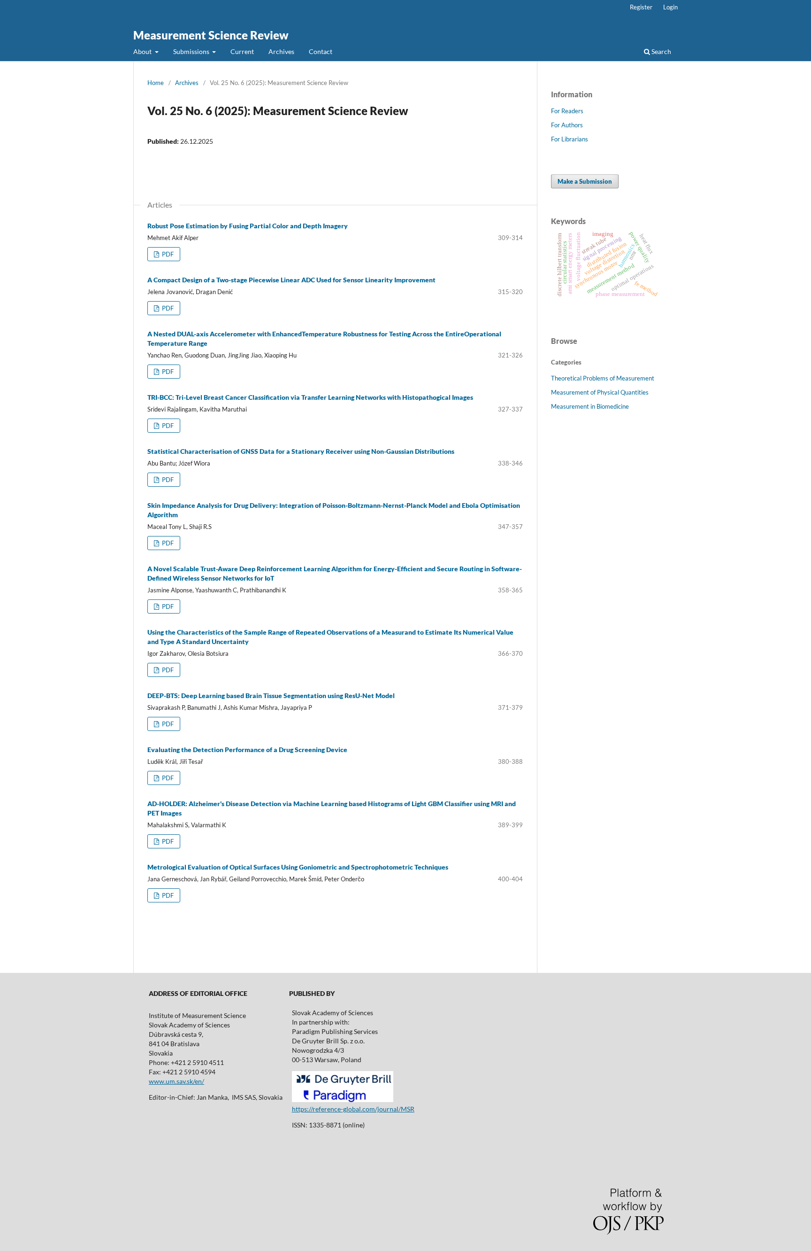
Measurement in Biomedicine (590, 406)
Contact (320, 51)
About (143, 51)
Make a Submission (585, 181)
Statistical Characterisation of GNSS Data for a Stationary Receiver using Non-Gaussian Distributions (300, 451)
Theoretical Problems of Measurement (602, 378)
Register (641, 7)
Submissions (192, 51)
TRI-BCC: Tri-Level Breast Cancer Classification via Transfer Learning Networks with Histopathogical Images (310, 397)
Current (242, 51)
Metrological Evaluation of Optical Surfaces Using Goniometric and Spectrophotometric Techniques (297, 867)
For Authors (567, 125)
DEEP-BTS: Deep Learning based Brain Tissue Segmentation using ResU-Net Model (271, 695)
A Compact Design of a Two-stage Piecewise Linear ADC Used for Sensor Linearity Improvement (291, 280)
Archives (281, 51)
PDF (167, 254)
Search (660, 51)
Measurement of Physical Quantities (600, 392)
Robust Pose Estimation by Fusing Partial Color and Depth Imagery (247, 226)
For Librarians (569, 139)
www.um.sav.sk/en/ (176, 1081)
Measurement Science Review (211, 35)
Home (155, 82)
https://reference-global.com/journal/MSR (353, 1109)
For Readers (567, 111)
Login (670, 7)
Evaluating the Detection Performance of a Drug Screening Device (247, 750)
